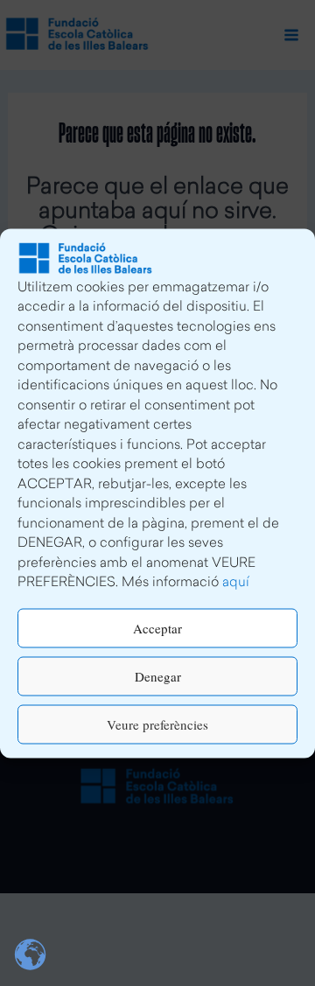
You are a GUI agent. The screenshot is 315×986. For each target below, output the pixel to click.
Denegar (158, 676)
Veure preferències (157, 724)
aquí (235, 583)
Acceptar (157, 628)
